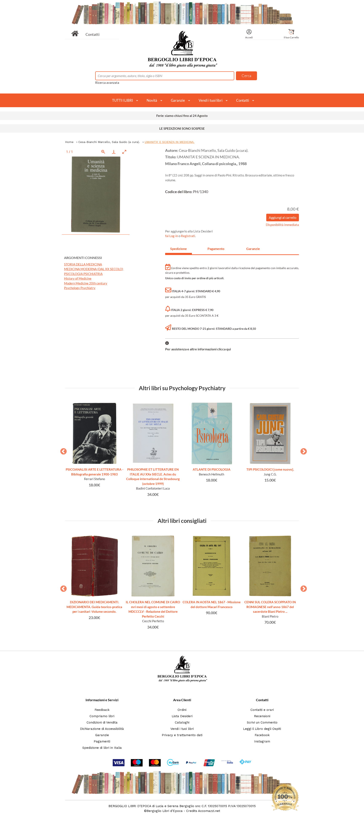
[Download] (113, 152)
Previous (62, 450)
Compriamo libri (102, 716)
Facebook (262, 735)
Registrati (188, 236)
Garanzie (178, 100)
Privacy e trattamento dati (182, 735)
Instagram (262, 741)
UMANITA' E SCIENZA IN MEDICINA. (169, 142)
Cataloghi (182, 722)
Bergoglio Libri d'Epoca (165, 811)
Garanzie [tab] (253, 249)
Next (302, 450)
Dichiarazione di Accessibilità (102, 729)
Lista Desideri (182, 716)
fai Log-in (172, 236)
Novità (152, 100)
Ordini (182, 710)
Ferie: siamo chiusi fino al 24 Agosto (182, 115)
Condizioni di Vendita (102, 722)
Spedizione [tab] (178, 249)
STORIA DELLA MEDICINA (83, 264)
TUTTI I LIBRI (122, 100)
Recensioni (262, 716)
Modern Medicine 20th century (85, 283)
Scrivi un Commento (262, 722)
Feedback (102, 710)
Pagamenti (102, 741)
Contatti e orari (262, 710)
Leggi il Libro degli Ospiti (262, 729)
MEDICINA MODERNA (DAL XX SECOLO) (93, 269)
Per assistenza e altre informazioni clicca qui (198, 349)
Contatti (93, 34)
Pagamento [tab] (215, 249)
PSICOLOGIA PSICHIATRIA (83, 274)
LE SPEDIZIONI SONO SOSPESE (182, 128)
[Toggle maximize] (124, 152)
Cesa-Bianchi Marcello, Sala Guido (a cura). (109, 142)
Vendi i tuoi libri (210, 100)
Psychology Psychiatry (79, 288)
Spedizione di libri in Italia (102, 748)
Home (69, 142)
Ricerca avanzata (107, 82)
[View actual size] (103, 152)
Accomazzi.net (209, 811)
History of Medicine (77, 278)
